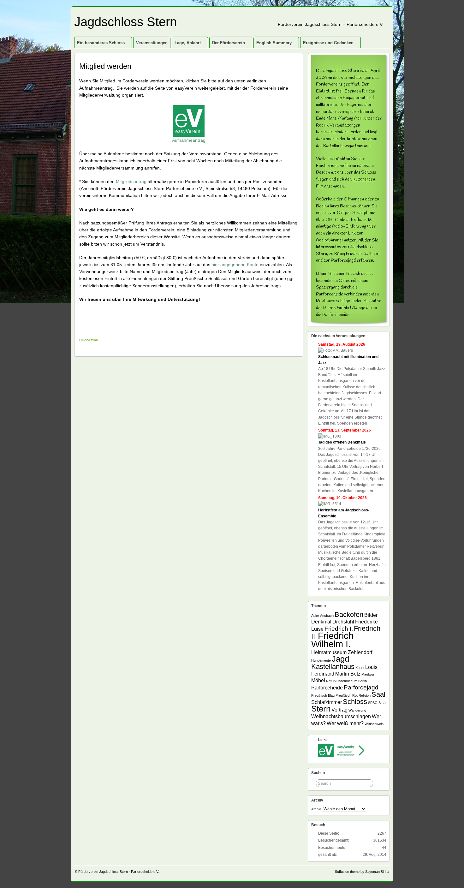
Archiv (316, 809)
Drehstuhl (343, 621)
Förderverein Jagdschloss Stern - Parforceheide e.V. (118, 871)
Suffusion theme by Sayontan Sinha (362, 871)
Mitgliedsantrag (131, 181)
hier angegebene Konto (235, 264)
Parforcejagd (361, 687)
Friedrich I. (338, 628)
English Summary (274, 42)
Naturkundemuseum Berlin (346, 681)
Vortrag (339, 709)
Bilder (371, 615)
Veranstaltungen (152, 42)
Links (322, 739)
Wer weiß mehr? (345, 723)
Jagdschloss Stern (125, 22)
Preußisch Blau (323, 695)
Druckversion (88, 340)
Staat (382, 703)
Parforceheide (327, 687)
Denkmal (321, 621)
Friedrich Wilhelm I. (332, 639)
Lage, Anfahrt (188, 42)
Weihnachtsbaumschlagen (341, 716)
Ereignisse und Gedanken (328, 42)
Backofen (349, 614)
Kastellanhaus (332, 666)
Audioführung (329, 240)
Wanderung (357, 710)
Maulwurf (368, 674)
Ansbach (327, 615)
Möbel (318, 680)
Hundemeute (321, 660)
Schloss (355, 702)
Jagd (340, 659)
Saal (378, 694)
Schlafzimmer (326, 702)
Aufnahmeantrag (188, 140)
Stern (320, 708)
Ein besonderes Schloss (101, 42)
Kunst (359, 668)
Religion (365, 695)
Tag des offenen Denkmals (342, 442)
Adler (315, 615)
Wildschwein (374, 724)
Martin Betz (347, 673)
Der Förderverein (228, 42)
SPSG (373, 703)
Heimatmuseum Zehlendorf (341, 652)
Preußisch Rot (347, 695)
